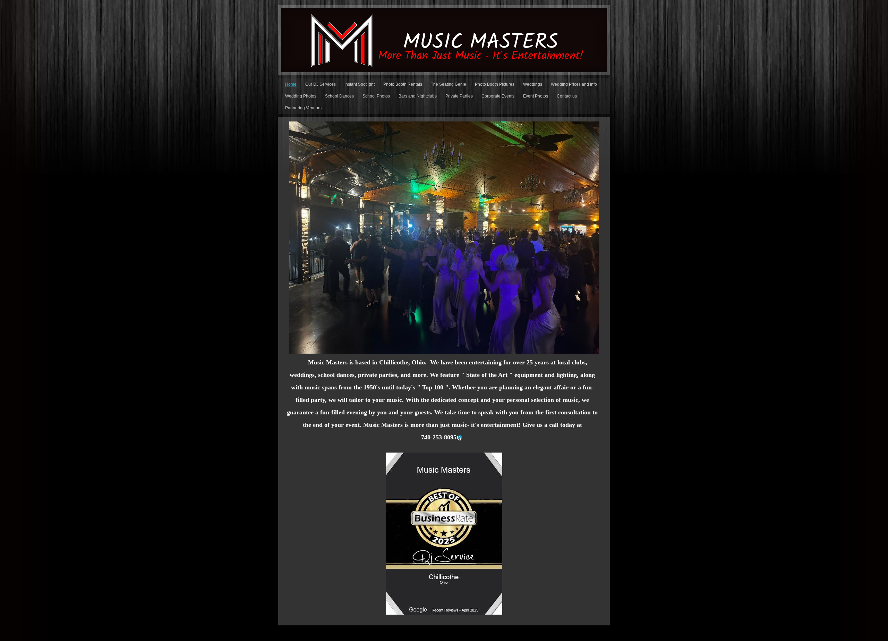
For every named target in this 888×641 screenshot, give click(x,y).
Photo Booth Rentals (402, 84)
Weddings (532, 84)
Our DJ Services (320, 84)
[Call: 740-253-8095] (459, 437)
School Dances (339, 96)
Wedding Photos (300, 96)
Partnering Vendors (303, 108)
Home (291, 84)
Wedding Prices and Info (574, 84)
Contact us (567, 96)
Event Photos (535, 96)
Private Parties (459, 96)
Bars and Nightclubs (418, 96)
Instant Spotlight (359, 84)
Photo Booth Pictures (494, 84)
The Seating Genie (448, 84)
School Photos (376, 96)
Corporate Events (497, 96)
